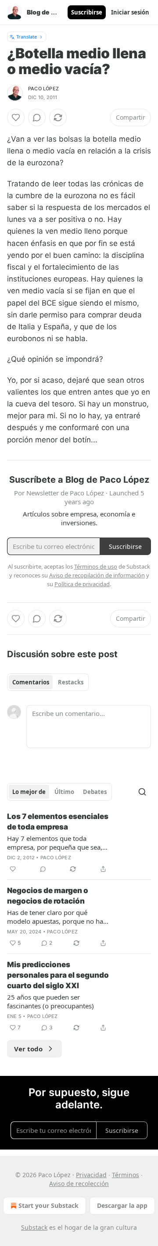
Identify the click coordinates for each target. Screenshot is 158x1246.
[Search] (142, 792)
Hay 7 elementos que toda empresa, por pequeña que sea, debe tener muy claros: (54, 842)
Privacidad (91, 1175)
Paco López (43, 88)
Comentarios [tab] (30, 682)
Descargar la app (122, 1205)
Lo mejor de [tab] (29, 792)
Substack (34, 1227)
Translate (26, 36)
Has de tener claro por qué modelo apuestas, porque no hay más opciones (57, 917)
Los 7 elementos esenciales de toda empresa (57, 821)
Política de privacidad (82, 584)
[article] (79, 842)
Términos (125, 1175)
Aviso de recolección (79, 1183)
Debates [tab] (95, 792)
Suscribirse (86, 12)
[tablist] (48, 682)
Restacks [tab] (70, 682)
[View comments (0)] (37, 117)
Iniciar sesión (130, 12)
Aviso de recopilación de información (97, 575)
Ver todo (28, 1048)
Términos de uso (95, 566)
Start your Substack (48, 1205)
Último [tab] (64, 792)
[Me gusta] (16, 117)
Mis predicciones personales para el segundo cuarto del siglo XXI (58, 975)
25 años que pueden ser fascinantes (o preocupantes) (50, 1001)
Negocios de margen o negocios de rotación (47, 895)
